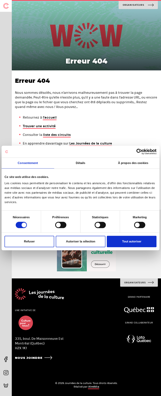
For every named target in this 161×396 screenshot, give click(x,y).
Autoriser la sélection (80, 241)
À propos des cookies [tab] (133, 163)
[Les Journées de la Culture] (6, 6)
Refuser (29, 241)
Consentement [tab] (28, 163)
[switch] (60, 225)
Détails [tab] (80, 163)
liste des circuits (57, 135)
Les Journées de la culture (90, 143)
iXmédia (93, 386)
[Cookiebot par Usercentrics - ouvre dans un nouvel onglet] (139, 152)
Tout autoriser (131, 241)
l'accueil (50, 117)
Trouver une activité (39, 126)
